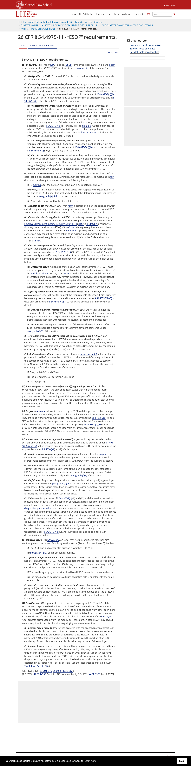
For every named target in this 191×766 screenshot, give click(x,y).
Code (71, 227)
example (86, 125)
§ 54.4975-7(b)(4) (105, 94)
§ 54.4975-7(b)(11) (90, 132)
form (70, 205)
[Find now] (174, 14)
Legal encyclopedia (123, 14)
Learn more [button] (90, 761)
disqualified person (34, 508)
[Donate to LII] (148, 14)
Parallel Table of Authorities (144, 52)
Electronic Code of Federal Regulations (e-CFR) (47, 22)
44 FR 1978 (94, 674)
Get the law (88, 14)
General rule (53, 539)
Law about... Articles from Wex (146, 45)
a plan (112, 64)
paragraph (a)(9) (88, 354)
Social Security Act (40, 273)
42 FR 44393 (40, 674)
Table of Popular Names (42, 45)
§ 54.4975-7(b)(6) (57, 301)
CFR (23, 45)
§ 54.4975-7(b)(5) (103, 298)
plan (52, 64)
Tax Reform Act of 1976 (36, 666)
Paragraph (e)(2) (38, 552)
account (40, 411)
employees (71, 230)
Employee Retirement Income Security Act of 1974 (50, 223)
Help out (139, 14)
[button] (174, 14)
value (48, 508)
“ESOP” (68, 64)
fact (112, 176)
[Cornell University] (20, 4)
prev (109, 52)
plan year (102, 454)
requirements (81, 68)
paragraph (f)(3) (35, 331)
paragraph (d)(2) (60, 483)
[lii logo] (26, 14)
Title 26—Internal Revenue (89, 22)
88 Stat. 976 (46, 670)
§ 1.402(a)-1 (48, 449)
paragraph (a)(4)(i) (47, 196)
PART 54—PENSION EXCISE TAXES (38, 28)
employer (106, 616)
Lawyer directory (104, 14)
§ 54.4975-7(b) (53, 125)
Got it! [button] (182, 761)
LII (19, 22)
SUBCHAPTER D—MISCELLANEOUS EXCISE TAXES (127, 25)
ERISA (81, 223)
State (66, 273)
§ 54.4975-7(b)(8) (92, 424)
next (116, 52)
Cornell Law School (38, 4)
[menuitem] (75, 14)
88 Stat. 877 (92, 223)
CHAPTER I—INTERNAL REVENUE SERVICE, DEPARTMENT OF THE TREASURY (60, 25)
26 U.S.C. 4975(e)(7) (63, 670)
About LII (76, 14)
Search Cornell (169, 5)
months (37, 184)
